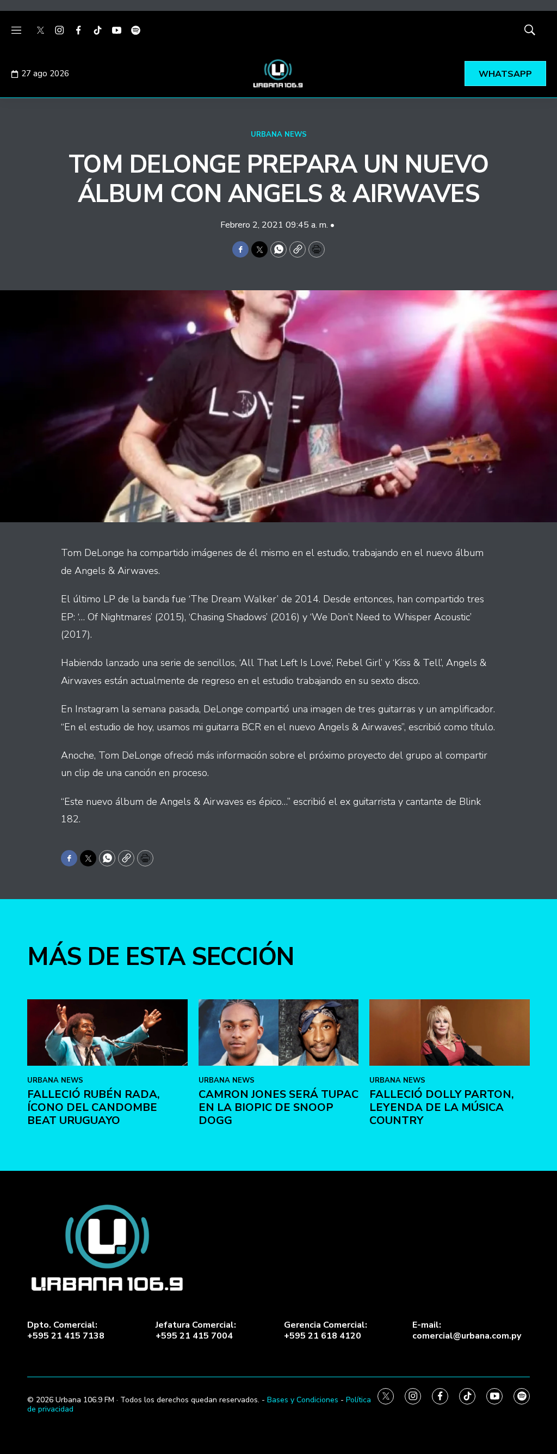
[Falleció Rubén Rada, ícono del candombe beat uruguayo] (107, 1032)
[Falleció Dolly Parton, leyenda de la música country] (449, 1032)
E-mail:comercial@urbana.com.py (466, 1330)
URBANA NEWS (279, 134)
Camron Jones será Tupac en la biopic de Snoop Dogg (278, 1107)
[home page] (278, 73)
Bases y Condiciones (302, 1400)
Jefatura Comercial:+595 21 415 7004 (196, 1330)
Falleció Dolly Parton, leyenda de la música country (441, 1107)
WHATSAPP (505, 74)
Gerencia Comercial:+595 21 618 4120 (325, 1330)
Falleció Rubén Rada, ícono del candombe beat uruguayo (93, 1107)
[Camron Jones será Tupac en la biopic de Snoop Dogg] (279, 1032)
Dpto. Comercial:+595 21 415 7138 (65, 1330)
